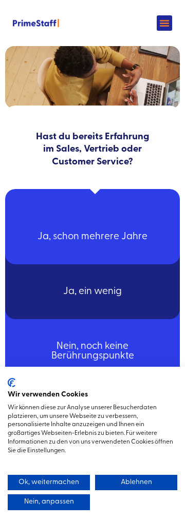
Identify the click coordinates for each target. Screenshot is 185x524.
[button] (164, 23)
